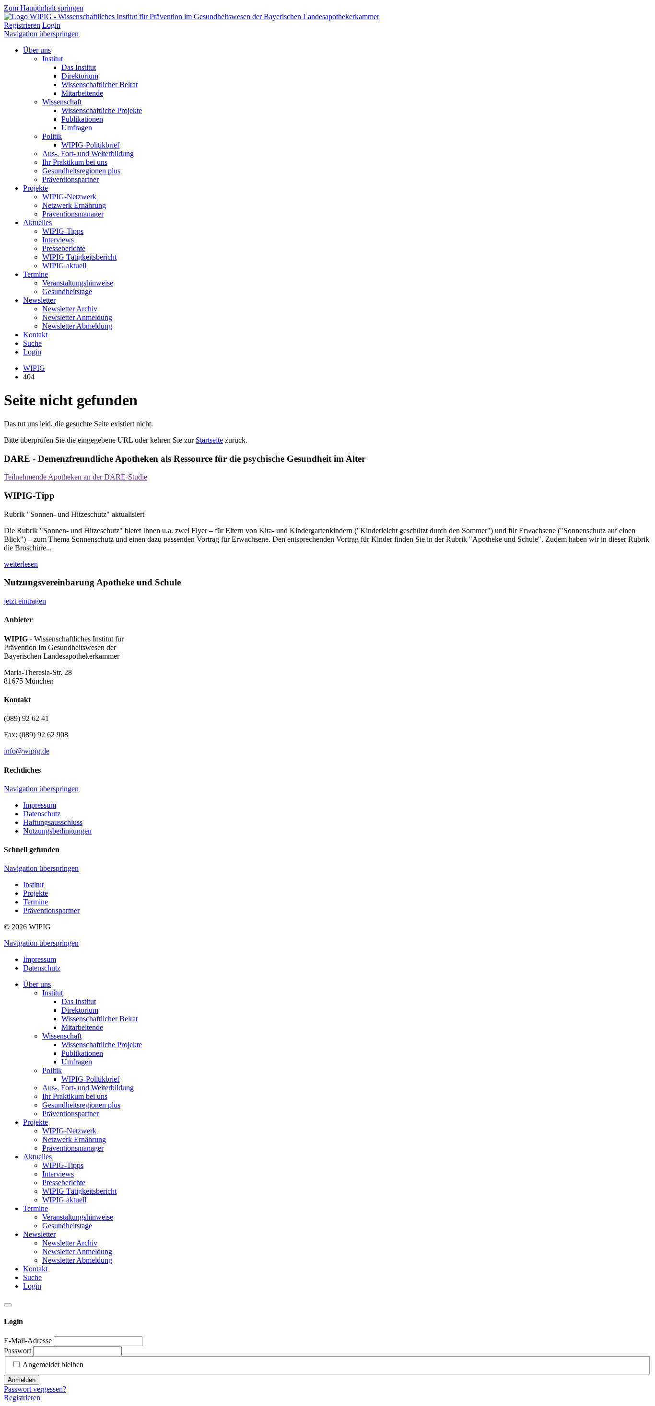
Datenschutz (41, 814)
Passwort (17, 1351)
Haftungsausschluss (52, 822)
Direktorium (79, 76)
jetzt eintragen (25, 601)
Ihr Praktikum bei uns (74, 162)
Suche (32, 343)
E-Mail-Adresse (28, 1341)
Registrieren (22, 25)
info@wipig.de (26, 751)
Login (51, 25)
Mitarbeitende (82, 93)
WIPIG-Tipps (62, 231)
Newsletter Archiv (69, 309)
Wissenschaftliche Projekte (101, 110)
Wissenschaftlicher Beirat (99, 84)
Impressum (39, 805)
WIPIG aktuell (64, 266)
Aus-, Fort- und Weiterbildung (88, 153)
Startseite (209, 440)
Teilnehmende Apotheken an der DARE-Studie (75, 477)
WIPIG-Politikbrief (90, 145)
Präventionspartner (70, 179)
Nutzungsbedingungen (57, 831)
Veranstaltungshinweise (77, 283)
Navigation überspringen (41, 34)
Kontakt (35, 335)
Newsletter (39, 300)
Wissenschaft (62, 102)
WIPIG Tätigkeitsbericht (79, 257)
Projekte (35, 188)
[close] (8, 1304)
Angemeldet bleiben (53, 1364)
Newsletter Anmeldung (77, 317)
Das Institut (78, 67)
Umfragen (76, 128)
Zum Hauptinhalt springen (43, 8)
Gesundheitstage (67, 291)
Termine (35, 274)
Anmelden (21, 1379)
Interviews (58, 240)
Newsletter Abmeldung (77, 326)
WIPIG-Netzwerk (69, 197)
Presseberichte (63, 248)
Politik (52, 136)
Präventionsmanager (73, 214)
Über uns (37, 50)
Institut (52, 59)
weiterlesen (21, 564)
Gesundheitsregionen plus (81, 171)
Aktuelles (37, 222)
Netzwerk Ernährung (74, 205)
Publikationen (82, 119)
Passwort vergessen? (35, 1389)
